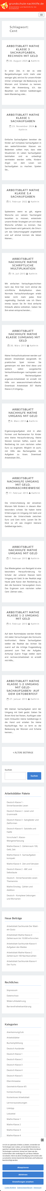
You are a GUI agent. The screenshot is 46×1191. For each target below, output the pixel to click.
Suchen (8, 769)
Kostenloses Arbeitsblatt (18, 1097)
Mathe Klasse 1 (14, 1119)
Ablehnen (23, 1174)
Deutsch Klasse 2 (14, 1059)
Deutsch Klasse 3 (14, 1064)
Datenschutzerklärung (24, 1188)
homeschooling (14, 1092)
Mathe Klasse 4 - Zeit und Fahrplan (23, 863)
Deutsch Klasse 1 (14, 1054)
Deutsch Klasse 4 (14, 1070)
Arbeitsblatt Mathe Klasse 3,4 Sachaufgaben (23, 193)
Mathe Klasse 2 (14, 1124)
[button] (42, 1140)
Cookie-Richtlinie (10, 1188)
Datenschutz (13, 995)
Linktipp (10, 1108)
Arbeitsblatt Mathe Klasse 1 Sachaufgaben (23, 118)
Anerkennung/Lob (15, 1032)
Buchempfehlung (15, 1043)
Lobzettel (11, 1113)
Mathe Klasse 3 (14, 1130)
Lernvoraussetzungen (17, 1102)
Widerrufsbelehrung (16, 1001)
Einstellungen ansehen (23, 1181)
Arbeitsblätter (13, 1037)
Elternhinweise (13, 1081)
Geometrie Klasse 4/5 (16, 1086)
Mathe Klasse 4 (14, 1135)
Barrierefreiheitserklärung (19, 1006)
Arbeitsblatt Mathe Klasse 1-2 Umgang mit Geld (23, 615)
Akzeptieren (23, 1167)
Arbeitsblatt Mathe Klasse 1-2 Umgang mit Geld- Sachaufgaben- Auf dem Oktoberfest (23, 687)
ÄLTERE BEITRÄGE (23, 752)
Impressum (37, 1188)
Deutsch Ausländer (15, 1048)
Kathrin (35, 61)
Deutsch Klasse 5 (14, 1075)
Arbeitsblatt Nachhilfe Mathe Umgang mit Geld (23, 412)
